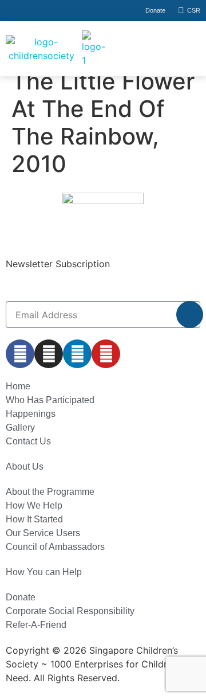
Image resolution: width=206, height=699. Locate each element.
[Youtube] (106, 353)
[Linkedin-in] (77, 353)
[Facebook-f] (20, 353)
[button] (160, 49)
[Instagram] (48, 353)
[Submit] (189, 314)
